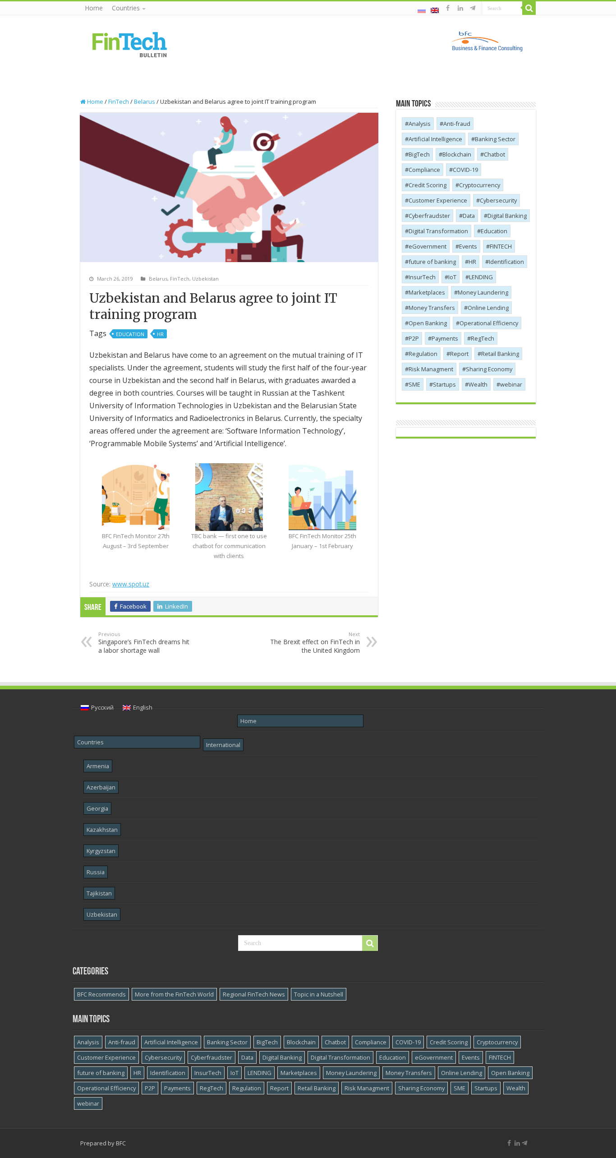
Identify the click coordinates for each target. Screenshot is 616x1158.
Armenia (98, 766)
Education (130, 334)
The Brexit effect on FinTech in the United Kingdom (315, 643)
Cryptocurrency (479, 185)
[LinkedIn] (460, 8)
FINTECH (501, 246)
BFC (121, 1143)
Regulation (423, 354)
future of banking (432, 262)
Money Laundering (483, 292)
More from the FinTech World (174, 994)
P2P (414, 338)
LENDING (481, 277)
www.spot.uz (130, 584)
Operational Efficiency (489, 323)
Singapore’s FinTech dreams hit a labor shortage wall (143, 643)
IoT (452, 277)
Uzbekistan (205, 278)
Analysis (420, 124)
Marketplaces (427, 292)
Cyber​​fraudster (429, 216)
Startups (444, 384)
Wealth (478, 384)
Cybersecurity (498, 200)
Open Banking (428, 323)
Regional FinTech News (254, 994)
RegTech (482, 338)
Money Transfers (432, 308)
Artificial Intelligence (435, 139)
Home (94, 8)
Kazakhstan (102, 830)
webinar (511, 384)
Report (459, 354)
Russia (96, 872)
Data (469, 216)
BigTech (419, 154)
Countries (126, 8)
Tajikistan (99, 893)
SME (414, 384)
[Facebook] (448, 8)
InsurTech (422, 277)
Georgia (97, 808)
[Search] (529, 8)
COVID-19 (465, 170)
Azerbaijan (101, 787)
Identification (506, 262)
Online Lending (488, 308)
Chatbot (494, 154)
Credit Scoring (427, 185)
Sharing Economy (489, 369)
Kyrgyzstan (101, 851)
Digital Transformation (438, 231)
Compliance (424, 170)
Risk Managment (431, 369)
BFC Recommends (101, 994)
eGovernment (427, 246)
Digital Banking (507, 216)
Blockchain (456, 154)
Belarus (144, 101)
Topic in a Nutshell (318, 994)
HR (160, 334)
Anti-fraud (456, 124)
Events (468, 246)
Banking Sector (495, 139)
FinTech (118, 101)
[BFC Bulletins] (130, 44)
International (223, 745)
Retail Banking (500, 354)
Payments (445, 338)
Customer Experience (438, 200)
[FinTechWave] (474, 8)
